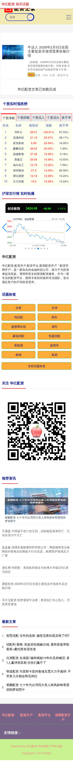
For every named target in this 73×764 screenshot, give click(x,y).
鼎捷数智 (18, 154)
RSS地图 (43, 746)
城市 (54, 326)
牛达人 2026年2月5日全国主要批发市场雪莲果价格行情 (49, 51)
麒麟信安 (18, 148)
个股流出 (53, 117)
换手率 (66, 117)
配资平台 (44, 715)
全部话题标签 (36, 366)
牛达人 (31, 74)
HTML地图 (55, 746)
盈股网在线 (18, 326)
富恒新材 (18, 143)
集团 (54, 354)
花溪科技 (18, 137)
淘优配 (18, 317)
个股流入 (38, 117)
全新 (18, 308)
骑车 (54, 317)
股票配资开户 (63, 717)
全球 (54, 308)
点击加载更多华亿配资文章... (36, 88)
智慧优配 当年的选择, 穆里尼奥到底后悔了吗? (37, 635)
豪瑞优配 (18, 336)
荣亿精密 (18, 176)
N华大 (18, 132)
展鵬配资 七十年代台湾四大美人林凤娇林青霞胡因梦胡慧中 (35, 519)
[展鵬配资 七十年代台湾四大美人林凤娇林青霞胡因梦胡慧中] (36, 501)
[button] (4, 227)
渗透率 (54, 345)
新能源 (18, 345)
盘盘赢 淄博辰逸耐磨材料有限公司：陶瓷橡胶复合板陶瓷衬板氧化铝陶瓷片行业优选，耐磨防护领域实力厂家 (36, 551)
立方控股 (18, 181)
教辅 (18, 354)
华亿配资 (8, 715)
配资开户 (26, 715)
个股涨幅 (8, 118)
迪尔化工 (18, 165)
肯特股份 (18, 170)
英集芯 (18, 159)
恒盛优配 (54, 336)
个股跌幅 (23, 117)
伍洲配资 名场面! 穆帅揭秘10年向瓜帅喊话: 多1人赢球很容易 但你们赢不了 (38, 660)
